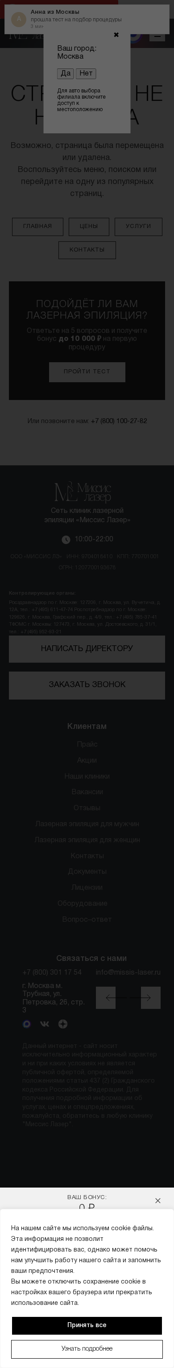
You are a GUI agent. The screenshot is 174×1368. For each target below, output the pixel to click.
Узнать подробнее (87, 1349)
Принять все (87, 1325)
